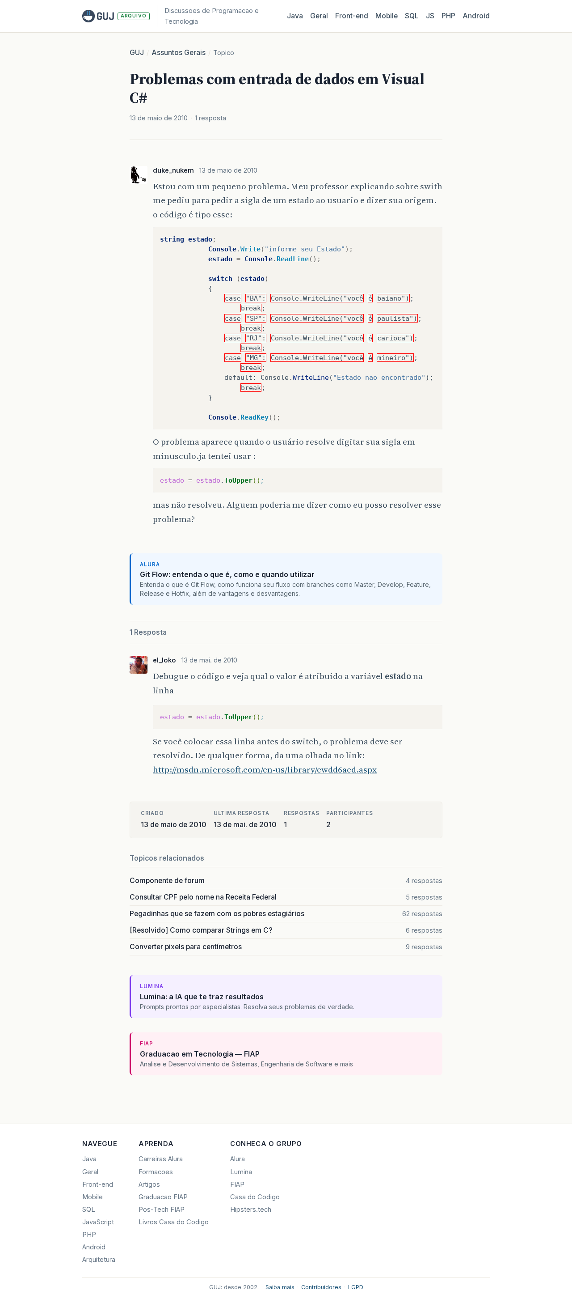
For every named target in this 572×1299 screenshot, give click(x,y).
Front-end (97, 1184)
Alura (237, 1159)
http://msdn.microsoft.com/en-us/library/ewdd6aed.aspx (265, 769)
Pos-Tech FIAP (162, 1210)
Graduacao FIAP (163, 1197)
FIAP (237, 1184)
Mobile (386, 16)
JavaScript (98, 1222)
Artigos (149, 1184)
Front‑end (351, 16)
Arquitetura (98, 1260)
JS (430, 16)
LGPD (355, 1287)
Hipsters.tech (250, 1210)
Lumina (241, 1172)
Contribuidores (321, 1287)
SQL (412, 16)
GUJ (137, 52)
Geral (319, 16)
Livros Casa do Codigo (174, 1222)
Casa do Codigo (255, 1197)
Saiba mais (279, 1287)
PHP (448, 16)
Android (476, 16)
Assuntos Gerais (178, 52)
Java (295, 16)
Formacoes (156, 1172)
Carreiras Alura (161, 1159)
